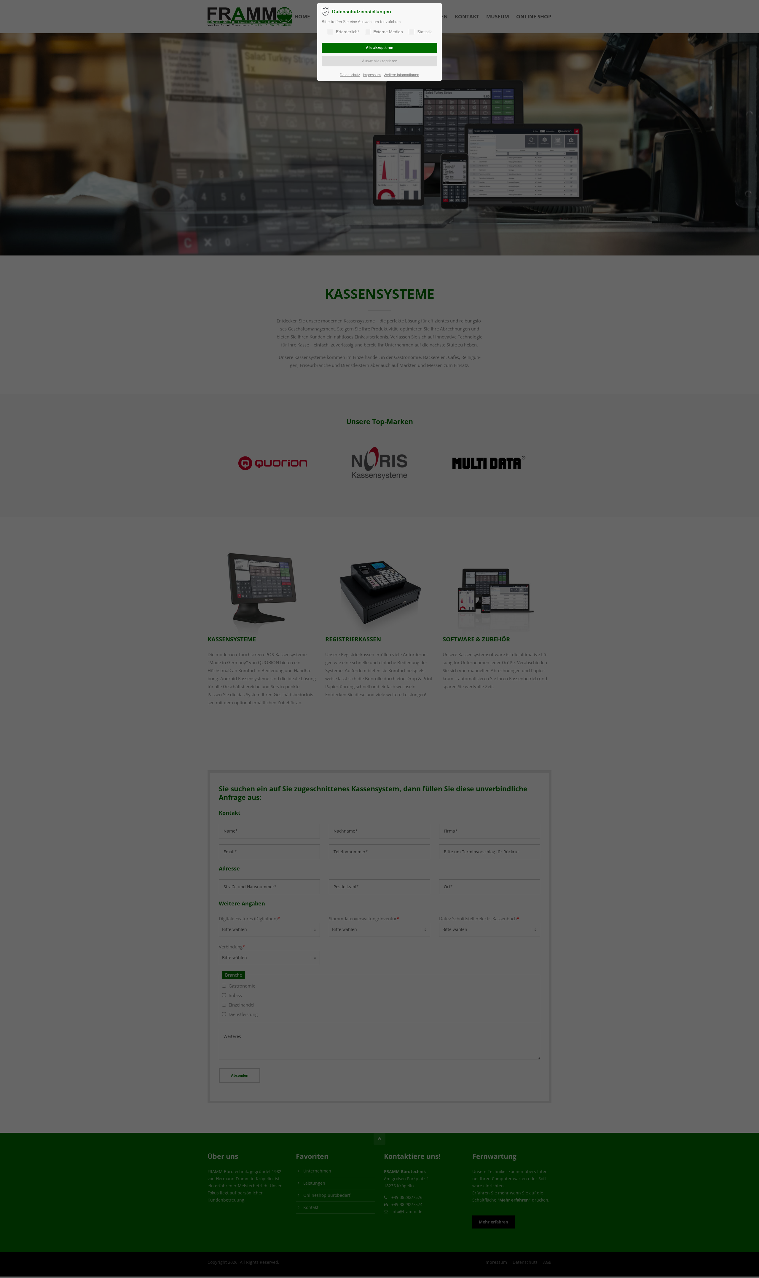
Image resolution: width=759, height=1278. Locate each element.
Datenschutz (350, 75)
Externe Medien (388, 31)
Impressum (372, 75)
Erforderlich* (347, 31)
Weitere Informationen (401, 75)
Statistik (424, 31)
